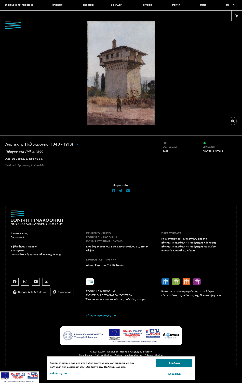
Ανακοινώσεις (19, 233)
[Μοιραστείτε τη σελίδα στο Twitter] (120, 190)
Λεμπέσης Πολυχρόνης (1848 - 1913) (39, 144)
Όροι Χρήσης (85, 355)
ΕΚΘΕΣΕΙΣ (88, 5)
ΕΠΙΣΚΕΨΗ (58, 5)
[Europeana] (63, 293)
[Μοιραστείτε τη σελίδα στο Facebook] (113, 190)
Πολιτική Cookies (103, 355)
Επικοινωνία (18, 237)
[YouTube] (37, 283)
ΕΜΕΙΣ (203, 5)
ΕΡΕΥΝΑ (176, 5)
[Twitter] (47, 283)
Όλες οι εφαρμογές (98, 315)
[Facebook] (16, 283)
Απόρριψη (174, 374)
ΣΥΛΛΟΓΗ (118, 5)
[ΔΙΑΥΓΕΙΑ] (171, 336)
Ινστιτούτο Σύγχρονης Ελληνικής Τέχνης (36, 254)
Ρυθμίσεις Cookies (154, 355)
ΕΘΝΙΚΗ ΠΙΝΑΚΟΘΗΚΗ (20, 5)
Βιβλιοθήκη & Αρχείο (24, 246)
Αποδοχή (174, 363)
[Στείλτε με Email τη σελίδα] (127, 190)
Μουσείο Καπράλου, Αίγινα (178, 250)
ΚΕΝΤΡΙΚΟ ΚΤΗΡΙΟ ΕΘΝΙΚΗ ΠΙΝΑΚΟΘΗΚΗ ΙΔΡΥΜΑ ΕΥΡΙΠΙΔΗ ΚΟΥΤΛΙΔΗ (105, 237)
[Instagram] (26, 283)
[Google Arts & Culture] (31, 293)
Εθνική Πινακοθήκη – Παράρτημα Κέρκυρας (188, 242)
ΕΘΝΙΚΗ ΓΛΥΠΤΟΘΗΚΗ (101, 259)
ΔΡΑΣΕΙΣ (147, 5)
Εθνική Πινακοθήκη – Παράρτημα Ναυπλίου (188, 246)
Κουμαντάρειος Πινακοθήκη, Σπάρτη (184, 238)
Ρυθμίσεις (56, 373)
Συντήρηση (17, 250)
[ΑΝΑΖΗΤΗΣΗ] (233, 5)
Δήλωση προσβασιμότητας (128, 355)
